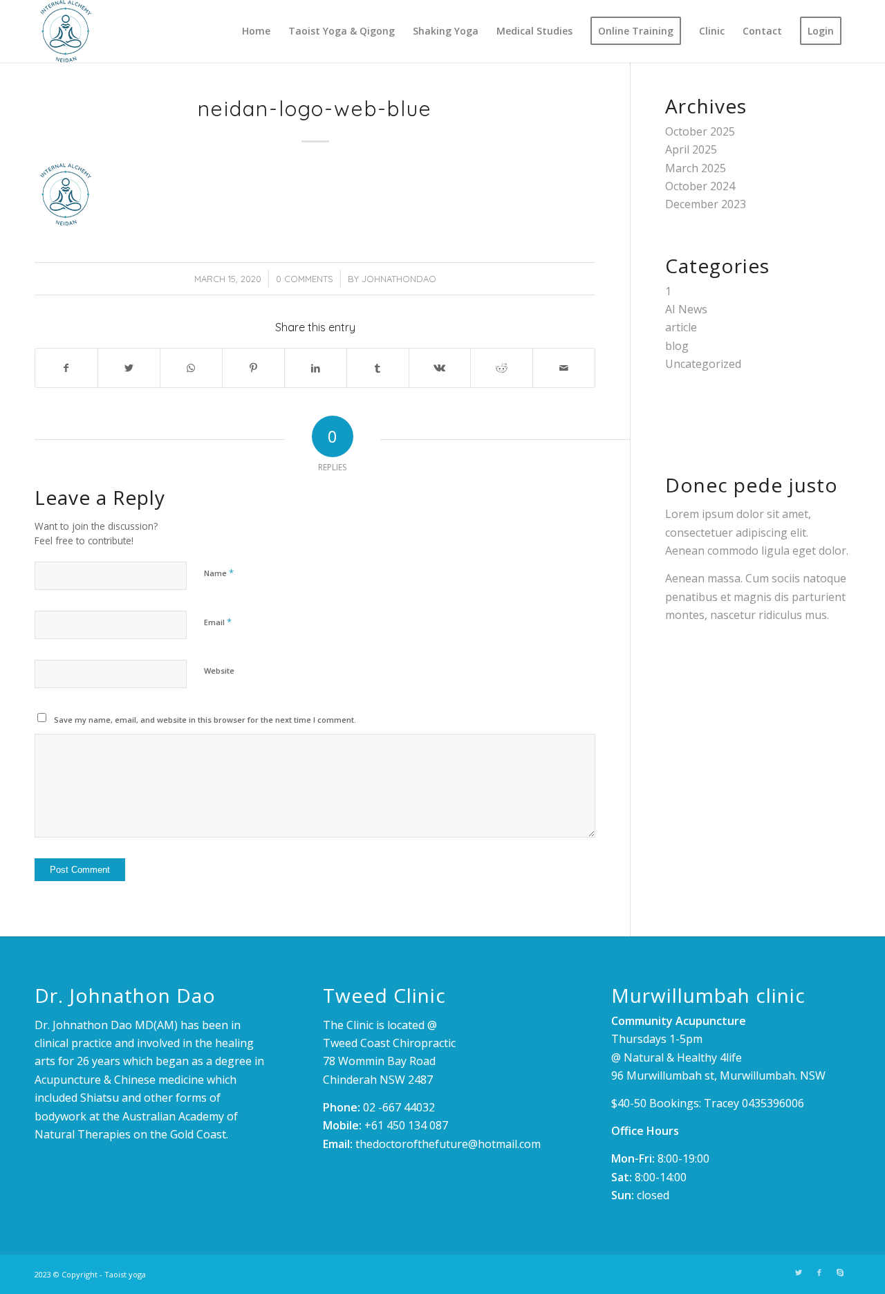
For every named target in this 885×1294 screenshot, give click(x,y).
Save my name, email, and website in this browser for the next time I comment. (205, 719)
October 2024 (700, 186)
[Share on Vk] (440, 368)
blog (677, 345)
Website (219, 670)
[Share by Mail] (564, 368)
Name (219, 572)
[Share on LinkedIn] (315, 368)
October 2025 (700, 131)
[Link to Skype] (840, 1272)
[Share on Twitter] (129, 368)
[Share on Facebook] (66, 368)
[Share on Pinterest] (253, 368)
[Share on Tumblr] (378, 368)
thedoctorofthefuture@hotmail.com (448, 1144)
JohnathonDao (399, 278)
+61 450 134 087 (406, 1125)
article (681, 327)
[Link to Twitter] (798, 1272)
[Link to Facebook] (819, 1272)
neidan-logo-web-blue (315, 108)
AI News (686, 309)
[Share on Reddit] (501, 368)
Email (218, 622)
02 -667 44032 (399, 1107)
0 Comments (304, 278)
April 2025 (691, 149)
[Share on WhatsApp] (191, 368)
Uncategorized (703, 363)
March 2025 (695, 168)
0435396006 (773, 1103)
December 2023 (705, 204)
